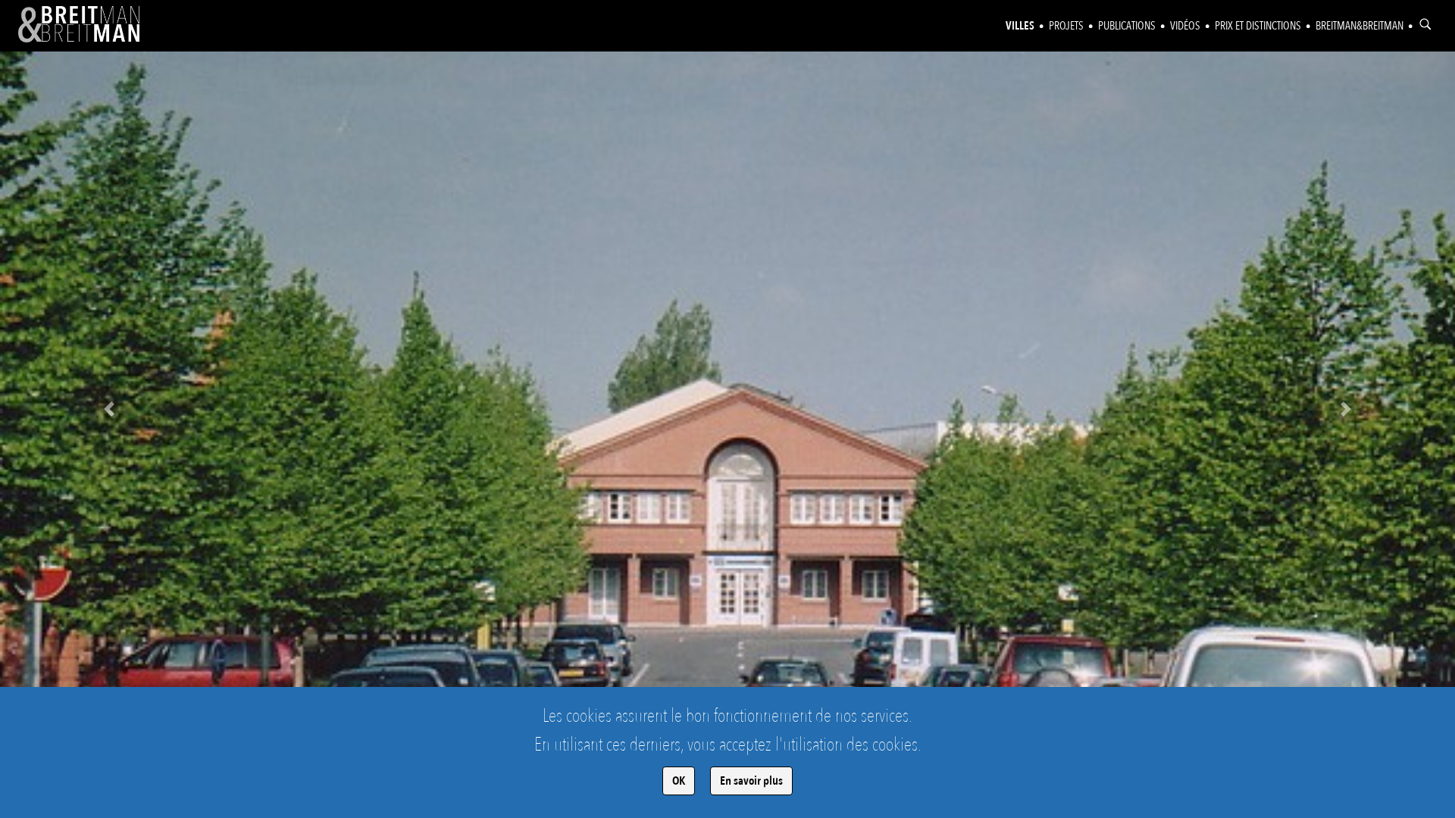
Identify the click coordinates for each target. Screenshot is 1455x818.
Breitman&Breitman (1359, 25)
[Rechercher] (1425, 24)
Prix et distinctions (1258, 25)
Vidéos (1185, 25)
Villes (1020, 25)
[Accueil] (78, 24)
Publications (1127, 25)
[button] (109, 409)
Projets (1066, 25)
